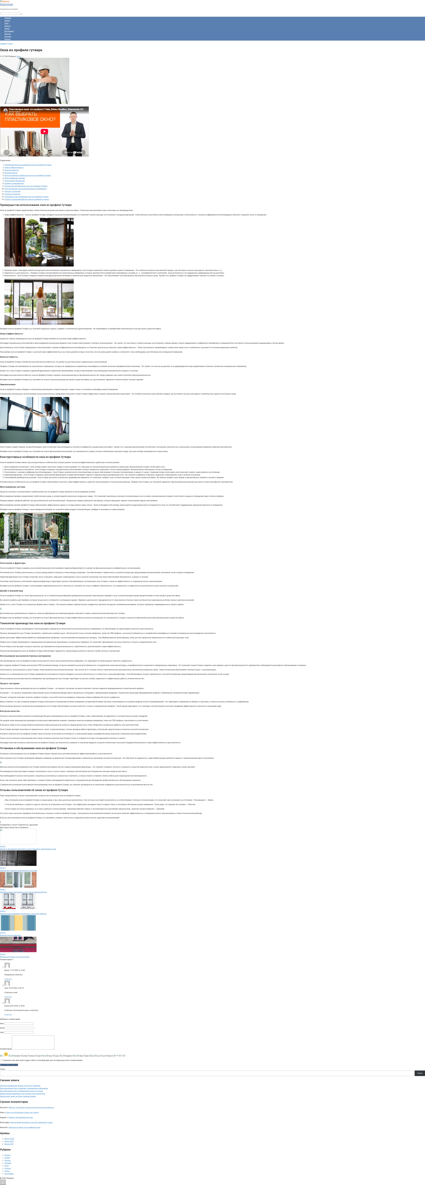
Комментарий (6, 1049)
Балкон (7, 26)
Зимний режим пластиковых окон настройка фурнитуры (23, 892)
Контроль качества (12, 194)
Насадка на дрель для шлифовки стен (24, 1127)
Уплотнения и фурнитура (14, 181)
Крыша (7, 34)
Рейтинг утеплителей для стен (20, 1117)
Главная (7, 18)
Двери (7, 21)
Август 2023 (9, 1139)
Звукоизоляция (10, 173)
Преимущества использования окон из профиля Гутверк (28, 165)
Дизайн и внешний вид (14, 183)
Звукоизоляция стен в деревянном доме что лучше (21, 1091)
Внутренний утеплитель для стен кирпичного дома (31, 1122)
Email (2, 1028)
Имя (2, 1024)
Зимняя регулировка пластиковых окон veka (18, 871)
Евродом (6, 4)
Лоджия (7, 37)
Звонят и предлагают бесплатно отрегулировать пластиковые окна (28, 849)
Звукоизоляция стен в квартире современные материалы (24, 1088)
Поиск (2, 1069)
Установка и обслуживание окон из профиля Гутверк (26, 197)
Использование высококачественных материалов (25, 189)
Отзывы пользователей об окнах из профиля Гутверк (26, 199)
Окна (6, 23)
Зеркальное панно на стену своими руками (18, 1096)
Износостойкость (11, 170)
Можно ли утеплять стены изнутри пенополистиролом (31, 1107)
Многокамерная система (14, 178)
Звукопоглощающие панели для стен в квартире (20, 1086)
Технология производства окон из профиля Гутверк (25, 186)
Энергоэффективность (14, 167)
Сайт (2, 1032)
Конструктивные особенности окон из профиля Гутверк (27, 175)
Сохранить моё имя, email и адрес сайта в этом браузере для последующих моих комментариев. (43, 1060)
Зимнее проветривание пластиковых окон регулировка (23, 914)
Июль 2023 (9, 1141)
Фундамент (9, 31)
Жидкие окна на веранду (10, 935)
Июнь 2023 (9, 1144)
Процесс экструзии (12, 191)
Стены (7, 29)
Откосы (7, 39)
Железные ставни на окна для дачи (14, 957)
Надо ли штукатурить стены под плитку (22, 1112)
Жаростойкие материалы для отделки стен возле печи (22, 1094)
